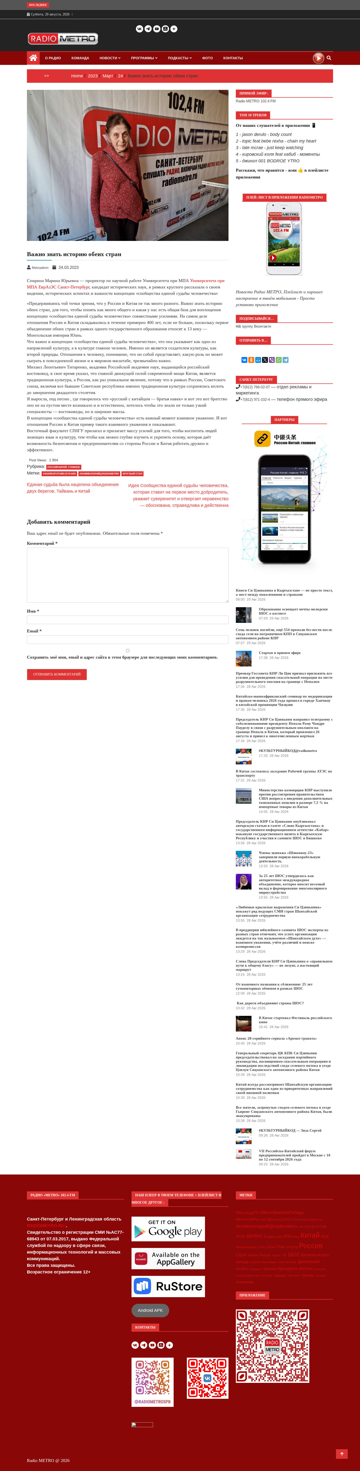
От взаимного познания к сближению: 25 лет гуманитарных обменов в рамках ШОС (274, 986)
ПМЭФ (270, 1247)
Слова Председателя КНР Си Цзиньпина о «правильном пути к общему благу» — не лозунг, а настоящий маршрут (284, 965)
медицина (256, 1269)
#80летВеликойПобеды (282, 1212)
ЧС (284, 1255)
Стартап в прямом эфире (280, 653)
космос (242, 1269)
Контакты (233, 58)
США (241, 1254)
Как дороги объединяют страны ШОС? (270, 1003)
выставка (269, 1262)
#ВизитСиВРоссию (250, 1219)
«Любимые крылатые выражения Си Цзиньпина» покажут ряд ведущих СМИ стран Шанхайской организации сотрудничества (279, 911)
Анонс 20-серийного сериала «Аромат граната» (276, 1038)
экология (320, 1275)
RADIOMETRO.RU (46, 1225)
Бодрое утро (273, 1236)
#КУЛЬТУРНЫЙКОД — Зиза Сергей (290, 1130)
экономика (244, 1282)
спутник (266, 1275)
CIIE (300, 1226)
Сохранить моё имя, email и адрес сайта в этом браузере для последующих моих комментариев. (122, 657)
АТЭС (241, 1236)
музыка (269, 1269)
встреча (255, 1262)
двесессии (309, 1261)
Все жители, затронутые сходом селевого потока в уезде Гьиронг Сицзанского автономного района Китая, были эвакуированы (284, 1111)
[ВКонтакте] (244, 360)
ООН (261, 1247)
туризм (307, 1275)
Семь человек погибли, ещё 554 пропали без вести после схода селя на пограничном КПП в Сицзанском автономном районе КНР (284, 634)
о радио (53, 58)
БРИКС (255, 1236)
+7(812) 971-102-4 (255, 399)
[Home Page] (33, 59)
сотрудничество (248, 1275)
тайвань (280, 1275)
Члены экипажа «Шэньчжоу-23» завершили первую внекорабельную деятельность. (289, 857)
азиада (242, 1261)
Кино (295, 1236)
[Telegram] (285, 360)
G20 (323, 1227)
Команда (80, 58)
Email (34, 631)
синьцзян (319, 1269)
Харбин (276, 1255)
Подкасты (178, 58)
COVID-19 (312, 1227)
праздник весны (295, 1268)
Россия (311, 1246)
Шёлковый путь (315, 1255)
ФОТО (207, 58)
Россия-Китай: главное (64, 467)
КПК (287, 1236)
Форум (265, 1255)
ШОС (294, 1254)
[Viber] (272, 360)
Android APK (150, 1310)
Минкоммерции (246, 1247)
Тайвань (253, 1255)
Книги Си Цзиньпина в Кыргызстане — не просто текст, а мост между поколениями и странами (284, 592)
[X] (265, 360)
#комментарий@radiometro (99, 473)
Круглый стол (132, 473)
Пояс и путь (287, 1247)
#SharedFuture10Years (59, 473)
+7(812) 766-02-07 (255, 387)
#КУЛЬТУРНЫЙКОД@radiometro (288, 751)
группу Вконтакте (256, 326)
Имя (33, 611)
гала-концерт (287, 1262)
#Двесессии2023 (279, 1219)
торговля (294, 1275)
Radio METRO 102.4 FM (256, 101)
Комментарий (42, 543)
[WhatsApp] (279, 360)
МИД (324, 1236)
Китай (310, 1235)
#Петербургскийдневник (307, 1219)
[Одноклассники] (251, 360)
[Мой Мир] (258, 360)
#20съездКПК (247, 1213)
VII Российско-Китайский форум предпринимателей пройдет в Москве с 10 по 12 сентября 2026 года (294, 1155)
